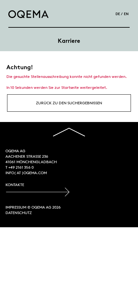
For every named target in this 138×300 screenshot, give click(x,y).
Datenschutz (18, 212)
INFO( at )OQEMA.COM (26, 172)
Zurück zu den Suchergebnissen (69, 102)
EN (126, 13)
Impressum (15, 207)
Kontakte (14, 184)
